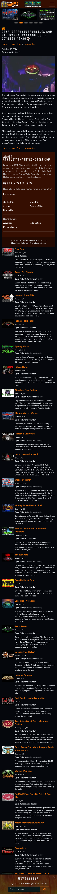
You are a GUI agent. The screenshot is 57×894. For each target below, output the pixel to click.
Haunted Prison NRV (24, 295)
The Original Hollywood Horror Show (32, 873)
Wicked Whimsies (23, 771)
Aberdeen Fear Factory (26, 390)
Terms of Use (36, 206)
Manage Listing (10, 227)
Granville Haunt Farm (24, 580)
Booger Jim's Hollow (25, 652)
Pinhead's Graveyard (25, 433)
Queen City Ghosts (24, 272)
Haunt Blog (16, 44)
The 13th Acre (21, 554)
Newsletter (30, 44)
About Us (34, 202)
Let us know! (9, 194)
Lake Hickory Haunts (25, 600)
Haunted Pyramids (23, 675)
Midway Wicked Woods (26, 413)
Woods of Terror (23, 479)
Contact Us (8, 202)
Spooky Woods (22, 346)
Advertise (7, 223)
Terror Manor (21, 626)
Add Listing (35, 223)
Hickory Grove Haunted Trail (28, 505)
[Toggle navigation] (52, 4)
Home (4, 44)
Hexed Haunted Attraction (27, 454)
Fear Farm (19, 249)
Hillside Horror (21, 367)
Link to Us (8, 210)
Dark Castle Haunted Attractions (30, 698)
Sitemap (7, 206)
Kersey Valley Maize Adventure (29, 822)
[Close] (54, 877)
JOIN (44, 889)
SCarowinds (20, 848)
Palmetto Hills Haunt (24, 321)
